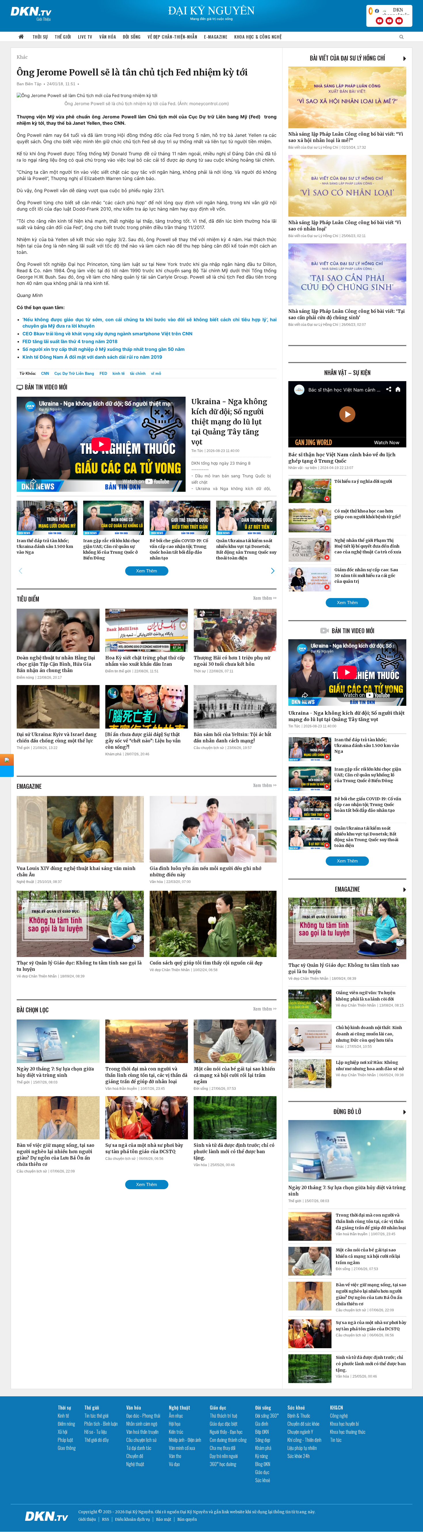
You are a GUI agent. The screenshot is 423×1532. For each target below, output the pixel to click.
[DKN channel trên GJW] (395, 11)
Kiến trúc (176, 1431)
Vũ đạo (174, 1464)
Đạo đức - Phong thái (143, 1415)
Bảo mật (163, 1519)
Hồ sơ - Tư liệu (95, 1431)
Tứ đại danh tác (138, 1447)
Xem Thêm (146, 570)
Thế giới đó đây (96, 1439)
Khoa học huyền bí (344, 1423)
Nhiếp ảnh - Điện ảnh (185, 1439)
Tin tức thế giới (96, 1415)
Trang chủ (21, 37)
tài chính (138, 373)
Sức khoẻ (262, 1480)
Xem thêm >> (265, 598)
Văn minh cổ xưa (182, 1447)
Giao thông (67, 1447)
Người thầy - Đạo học (226, 1431)
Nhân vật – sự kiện (347, 372)
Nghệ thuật (25, 882)
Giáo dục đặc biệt (223, 1423)
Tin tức (336, 1439)
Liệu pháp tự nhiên (302, 1447)
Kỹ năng (261, 1455)
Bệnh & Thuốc (298, 1415)
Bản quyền (187, 1519)
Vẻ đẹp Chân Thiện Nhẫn (37, 976)
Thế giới (63, 36)
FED (103, 373)
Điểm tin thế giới (118, 671)
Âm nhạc (176, 1415)
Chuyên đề (134, 1455)
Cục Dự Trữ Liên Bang (74, 373)
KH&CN (336, 1407)
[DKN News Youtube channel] (379, 20)
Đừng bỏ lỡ (347, 1111)
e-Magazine (215, 36)
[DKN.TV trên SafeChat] (371, 11)
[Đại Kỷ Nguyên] (31, 10)
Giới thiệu (87, 1519)
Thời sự (40, 36)
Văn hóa (107, 36)
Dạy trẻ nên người (224, 1455)
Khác (22, 57)
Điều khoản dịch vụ (132, 1519)
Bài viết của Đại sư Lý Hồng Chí (347, 58)
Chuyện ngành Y (300, 1431)
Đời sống (132, 36)
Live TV (85, 36)
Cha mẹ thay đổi (222, 1447)
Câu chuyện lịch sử (209, 748)
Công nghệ (339, 1415)
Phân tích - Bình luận (101, 1423)
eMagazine (347, 889)
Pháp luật (65, 1439)
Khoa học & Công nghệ (257, 36)
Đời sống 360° (267, 1415)
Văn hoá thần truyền (121, 1089)
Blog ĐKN (262, 1464)
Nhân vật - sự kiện (302, 468)
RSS (105, 1519)
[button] (273, 570)
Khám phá (113, 754)
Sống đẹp (262, 1439)
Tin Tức (197, 451)
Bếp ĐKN (262, 1431)
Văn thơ (175, 1455)
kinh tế (119, 373)
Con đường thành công (228, 1439)
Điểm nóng (25, 678)
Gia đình (261, 1423)
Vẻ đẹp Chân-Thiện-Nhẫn (172, 36)
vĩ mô (156, 373)
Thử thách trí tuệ (223, 1415)
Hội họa (174, 1423)
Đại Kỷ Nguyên (194, 1512)
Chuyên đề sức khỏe (303, 1423)
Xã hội (62, 1431)
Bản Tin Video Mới (353, 630)
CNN (45, 373)
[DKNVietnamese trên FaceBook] (377, 11)
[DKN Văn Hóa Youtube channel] (399, 20)
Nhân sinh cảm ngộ (141, 1423)
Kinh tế (63, 1415)
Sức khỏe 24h (298, 1455)
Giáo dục (218, 1407)
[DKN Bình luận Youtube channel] (389, 20)
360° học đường (223, 1464)
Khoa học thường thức (347, 1431)
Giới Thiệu (44, 19)
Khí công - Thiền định (304, 1439)
